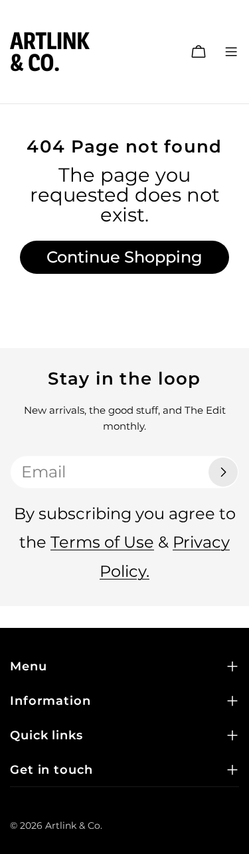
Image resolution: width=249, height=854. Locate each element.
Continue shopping (124, 257)
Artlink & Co (72, 825)
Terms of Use (102, 542)
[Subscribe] (223, 472)
